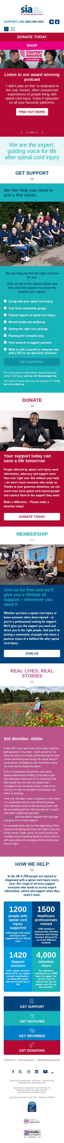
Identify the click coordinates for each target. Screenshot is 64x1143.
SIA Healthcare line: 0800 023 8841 (32, 1092)
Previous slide (21, 132)
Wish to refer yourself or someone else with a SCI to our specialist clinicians (34, 351)
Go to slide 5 (37, 132)
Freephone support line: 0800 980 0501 (32, 1090)
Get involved (32, 1021)
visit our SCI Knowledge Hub (40, 376)
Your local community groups (27, 308)
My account (57, 21)
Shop (32, 45)
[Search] (6, 29)
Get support (32, 362)
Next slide (42, 132)
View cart (51, 21)
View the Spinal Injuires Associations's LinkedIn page (36, 1071)
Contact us (10, 1060)
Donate (32, 37)
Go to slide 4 (35, 132)
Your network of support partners (30, 342)
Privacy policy (26, 1060)
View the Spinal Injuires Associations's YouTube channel (45, 1071)
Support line (24, 21)
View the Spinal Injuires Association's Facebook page (13, 1071)
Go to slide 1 (26, 132)
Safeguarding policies (48, 1060)
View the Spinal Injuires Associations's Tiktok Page (52, 1071)
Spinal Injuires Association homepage (32, 10)
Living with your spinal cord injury (31, 301)
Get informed (32, 1036)
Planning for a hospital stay (26, 335)
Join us (32, 653)
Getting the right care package (28, 329)
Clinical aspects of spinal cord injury (32, 315)
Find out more (32, 112)
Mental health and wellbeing (27, 322)
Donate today (32, 516)
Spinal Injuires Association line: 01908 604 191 (32, 1088)
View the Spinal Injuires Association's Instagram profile (28, 1071)
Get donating (32, 1050)
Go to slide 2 (29, 132)
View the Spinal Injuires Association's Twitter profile (20, 1071)
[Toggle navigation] (12, 29)
